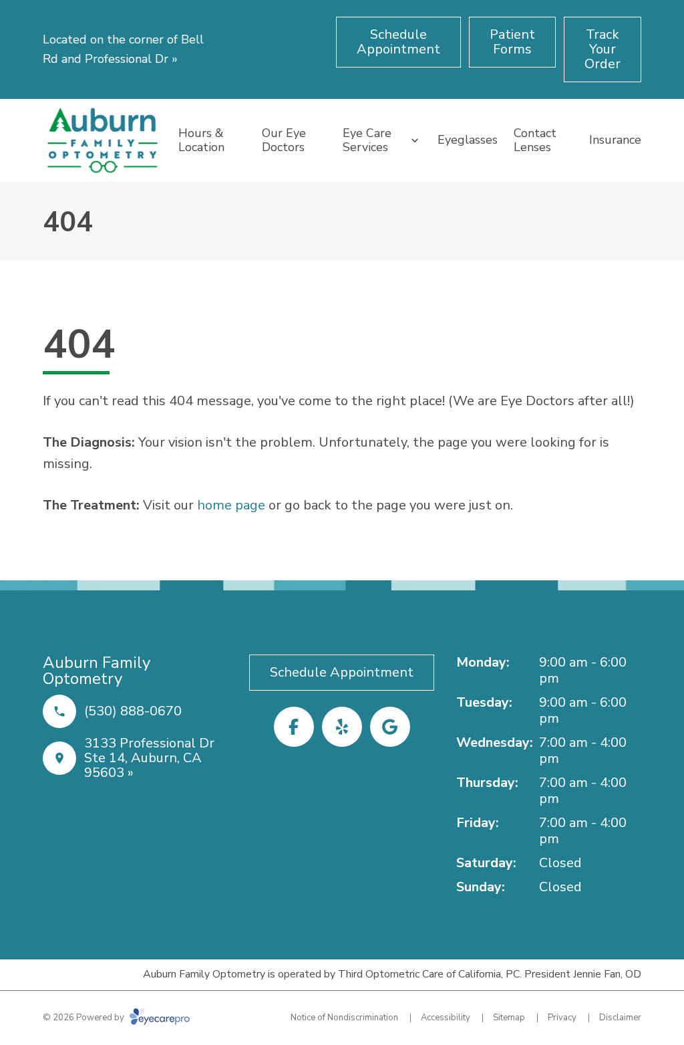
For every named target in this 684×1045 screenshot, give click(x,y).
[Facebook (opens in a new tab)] (294, 727)
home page (231, 505)
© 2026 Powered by (84, 1018)
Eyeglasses (468, 140)
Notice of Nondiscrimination (344, 1018)
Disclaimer (620, 1018)
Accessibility (445, 1018)
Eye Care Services (367, 140)
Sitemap (509, 1018)
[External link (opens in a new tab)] (390, 727)
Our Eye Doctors (284, 140)
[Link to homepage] (102, 140)
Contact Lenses (535, 140)
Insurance (615, 140)
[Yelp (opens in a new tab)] (342, 727)
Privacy (562, 1018)
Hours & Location (201, 140)
